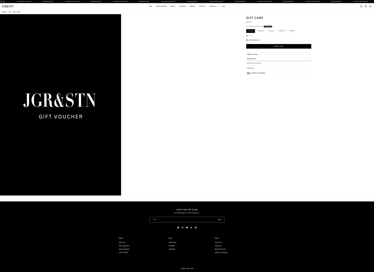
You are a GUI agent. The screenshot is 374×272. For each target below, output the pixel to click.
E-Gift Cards (123, 252)
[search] (361, 6)
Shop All (122, 242)
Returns (172, 246)
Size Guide (172, 242)
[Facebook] (178, 227)
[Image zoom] (60, 104)
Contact (218, 246)
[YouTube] (187, 227)
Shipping (172, 249)
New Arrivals (124, 246)
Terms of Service (221, 252)
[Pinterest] (196, 227)
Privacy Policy (220, 249)
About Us (218, 242)
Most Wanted (124, 249)
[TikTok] (191, 227)
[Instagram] (182, 227)
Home (4, 12)
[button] (278, 46)
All (9, 12)
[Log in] (365, 6)
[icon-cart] (370, 6)
